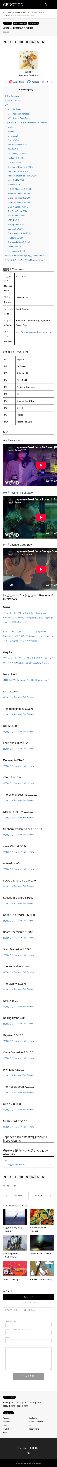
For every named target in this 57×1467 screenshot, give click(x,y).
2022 (26, 1406)
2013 (19, 1402)
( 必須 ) (10, 1321)
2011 (13, 1402)
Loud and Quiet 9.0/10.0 (18, 154)
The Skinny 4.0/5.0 (16, 216)
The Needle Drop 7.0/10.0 (19, 242)
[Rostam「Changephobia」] (16, 1195)
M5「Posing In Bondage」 (19, 114)
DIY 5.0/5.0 (13, 149)
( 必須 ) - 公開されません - (18, 1329)
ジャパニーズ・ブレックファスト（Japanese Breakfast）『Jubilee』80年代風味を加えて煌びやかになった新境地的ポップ (28, 618)
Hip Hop (6, 1422)
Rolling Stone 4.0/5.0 (17, 224)
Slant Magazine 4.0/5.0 (18, 207)
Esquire (11, 131)
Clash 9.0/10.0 (14, 162)
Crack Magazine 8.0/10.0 (19, 233)
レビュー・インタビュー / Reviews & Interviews (26, 122)
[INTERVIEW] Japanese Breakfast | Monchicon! (26, 680)
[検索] (45, 4)
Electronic (33, 1418)
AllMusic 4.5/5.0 (15, 185)
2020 (13, 1406)
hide (30, 90)
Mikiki (10, 127)
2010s (5, 1402)
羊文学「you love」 (17, 1164)
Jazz (5, 1425)
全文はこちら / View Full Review (18, 697)
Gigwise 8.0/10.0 (15, 229)
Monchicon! (13, 136)
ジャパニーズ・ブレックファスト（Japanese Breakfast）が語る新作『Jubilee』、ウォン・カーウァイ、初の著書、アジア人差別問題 (28, 636)
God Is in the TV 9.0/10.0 (19, 171)
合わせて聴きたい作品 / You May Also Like (24, 260)
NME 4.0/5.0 (13, 220)
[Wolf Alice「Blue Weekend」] (41, 1195)
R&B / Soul (7, 1429)
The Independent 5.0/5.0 (18, 145)
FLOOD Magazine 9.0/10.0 (19, 189)
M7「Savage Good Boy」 (19, 118)
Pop (30, 1425)
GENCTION (28, 1448)
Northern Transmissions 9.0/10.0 (22, 176)
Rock (5, 1433)
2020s (5, 1406)
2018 (32, 1402)
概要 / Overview (12, 96)
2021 (7, 23)
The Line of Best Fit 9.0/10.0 (20, 167)
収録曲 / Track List (13, 100)
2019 (39, 1402)
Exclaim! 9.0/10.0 (15, 158)
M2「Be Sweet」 (15, 109)
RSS (29, 1453)
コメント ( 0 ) (28, 1297)
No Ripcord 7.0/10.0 (16, 251)
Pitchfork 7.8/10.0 (15, 238)
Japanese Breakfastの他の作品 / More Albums (25, 255)
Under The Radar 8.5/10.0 (19, 198)
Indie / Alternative (20, 23)
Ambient (6, 1418)
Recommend (33, 23)
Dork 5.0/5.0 (13, 140)
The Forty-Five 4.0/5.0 (17, 211)
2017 (26, 1402)
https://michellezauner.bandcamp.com (34, 332)
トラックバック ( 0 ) (28, 1302)
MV (6, 105)
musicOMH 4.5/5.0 (16, 180)
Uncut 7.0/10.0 (14, 247)
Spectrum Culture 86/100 (19, 193)
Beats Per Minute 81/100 (19, 202)
